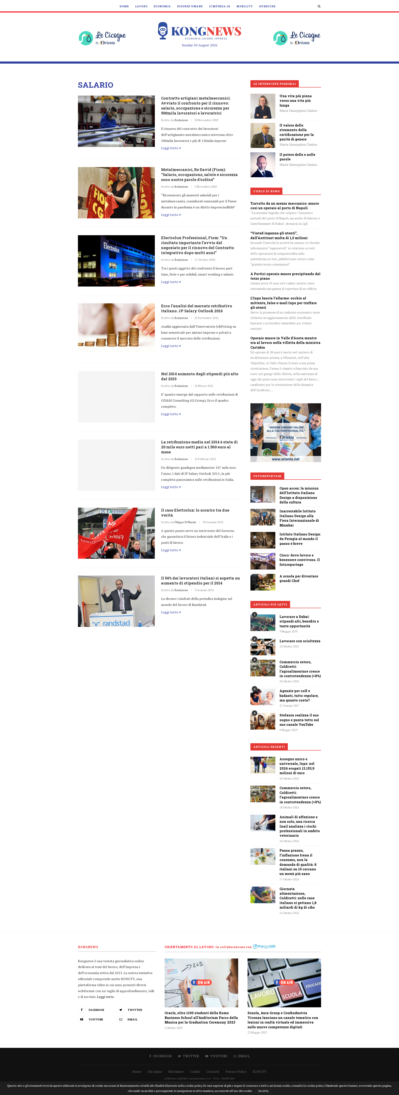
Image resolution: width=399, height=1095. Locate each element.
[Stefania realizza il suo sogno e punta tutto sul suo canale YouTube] (262, 721)
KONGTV (260, 1071)
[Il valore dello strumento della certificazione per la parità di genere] (262, 126)
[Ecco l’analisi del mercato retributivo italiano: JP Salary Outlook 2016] (116, 329)
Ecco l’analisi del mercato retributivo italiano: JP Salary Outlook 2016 (196, 308)
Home (124, 6)
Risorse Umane (190, 6)
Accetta (263, 1091)
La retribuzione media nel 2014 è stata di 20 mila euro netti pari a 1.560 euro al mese (199, 446)
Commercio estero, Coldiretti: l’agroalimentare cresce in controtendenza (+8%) (300, 669)
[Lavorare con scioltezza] (262, 647)
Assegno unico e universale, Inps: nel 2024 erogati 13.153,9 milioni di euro (297, 766)
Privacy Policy (235, 1071)
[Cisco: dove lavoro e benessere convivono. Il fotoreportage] (262, 556)
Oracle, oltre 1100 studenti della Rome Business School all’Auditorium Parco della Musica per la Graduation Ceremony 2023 (201, 1017)
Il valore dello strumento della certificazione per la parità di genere (297, 132)
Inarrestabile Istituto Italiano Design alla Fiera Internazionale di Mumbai (299, 518)
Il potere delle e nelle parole (297, 156)
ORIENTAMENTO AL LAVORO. (190, 947)
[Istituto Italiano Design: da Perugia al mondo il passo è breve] (262, 535)
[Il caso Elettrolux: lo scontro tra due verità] (116, 533)
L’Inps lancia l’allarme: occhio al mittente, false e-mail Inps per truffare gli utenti (283, 303)
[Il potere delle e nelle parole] (262, 155)
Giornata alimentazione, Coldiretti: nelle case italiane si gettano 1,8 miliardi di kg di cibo (298, 898)
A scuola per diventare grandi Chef (299, 578)
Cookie (195, 1071)
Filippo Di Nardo (185, 522)
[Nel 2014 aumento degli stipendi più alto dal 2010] (116, 397)
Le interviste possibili (274, 84)
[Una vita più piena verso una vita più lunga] (262, 96)
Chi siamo (155, 1071)
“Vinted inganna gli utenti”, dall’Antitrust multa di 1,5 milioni (279, 235)
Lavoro (141, 6)
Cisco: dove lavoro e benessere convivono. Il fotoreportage (300, 560)
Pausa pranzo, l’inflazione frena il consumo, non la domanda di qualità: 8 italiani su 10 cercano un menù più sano (298, 862)
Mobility (244, 6)
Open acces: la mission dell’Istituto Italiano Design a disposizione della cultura (299, 495)
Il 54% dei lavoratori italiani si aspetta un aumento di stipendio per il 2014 (200, 581)
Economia (162, 6)
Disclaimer (176, 1071)
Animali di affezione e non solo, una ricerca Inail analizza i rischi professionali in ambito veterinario (300, 826)
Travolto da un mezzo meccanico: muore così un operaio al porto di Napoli (284, 205)
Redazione (181, 120)
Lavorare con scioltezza (300, 641)
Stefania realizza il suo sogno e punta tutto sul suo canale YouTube (299, 720)
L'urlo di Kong (266, 191)
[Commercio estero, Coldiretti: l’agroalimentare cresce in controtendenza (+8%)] (262, 668)
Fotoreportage (267, 476)
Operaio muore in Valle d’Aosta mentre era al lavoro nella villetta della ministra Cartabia (285, 342)
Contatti (212, 1071)
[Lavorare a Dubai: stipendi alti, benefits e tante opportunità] (262, 622)
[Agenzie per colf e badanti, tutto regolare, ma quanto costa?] (262, 697)
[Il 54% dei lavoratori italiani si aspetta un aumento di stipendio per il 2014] (116, 601)
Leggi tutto (169, 148)
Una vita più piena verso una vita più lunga (296, 100)
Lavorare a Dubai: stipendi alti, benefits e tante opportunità (299, 621)
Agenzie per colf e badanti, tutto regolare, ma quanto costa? (299, 695)
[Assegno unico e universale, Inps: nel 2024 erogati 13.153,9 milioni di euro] (262, 765)
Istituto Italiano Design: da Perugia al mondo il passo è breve (300, 539)
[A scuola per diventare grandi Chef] (262, 577)
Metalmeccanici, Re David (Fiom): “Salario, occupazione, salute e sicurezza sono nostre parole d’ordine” (199, 174)
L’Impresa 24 (219, 6)
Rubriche (267, 6)
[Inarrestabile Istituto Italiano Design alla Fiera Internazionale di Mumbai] (262, 511)
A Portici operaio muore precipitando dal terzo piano (285, 276)
